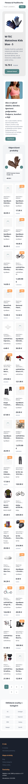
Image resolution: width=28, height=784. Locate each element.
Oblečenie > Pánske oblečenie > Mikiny (19, 399)
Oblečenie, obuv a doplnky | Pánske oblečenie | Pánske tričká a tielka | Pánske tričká (8, 501)
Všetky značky (6, 765)
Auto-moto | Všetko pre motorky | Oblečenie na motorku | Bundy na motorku (7, 365)
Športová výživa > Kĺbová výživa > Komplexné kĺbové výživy (20, 302)
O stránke (5, 748)
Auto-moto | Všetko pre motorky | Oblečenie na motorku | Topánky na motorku (20, 632)
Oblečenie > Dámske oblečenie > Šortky (7, 468)
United (8, 717)
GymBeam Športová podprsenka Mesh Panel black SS (20, 202)
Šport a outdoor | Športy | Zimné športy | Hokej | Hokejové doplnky (8, 565)
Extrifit (20, 727)
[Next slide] (21, 167)
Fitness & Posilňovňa (14, 2)
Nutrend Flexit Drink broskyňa (19, 306)
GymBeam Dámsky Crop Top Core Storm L (8, 268)
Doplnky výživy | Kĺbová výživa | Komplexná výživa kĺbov (8, 532)
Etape (5, 407)
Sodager (20, 711)
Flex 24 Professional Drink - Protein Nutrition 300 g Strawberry (8, 537)
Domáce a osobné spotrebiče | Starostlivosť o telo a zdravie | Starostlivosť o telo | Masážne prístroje (20, 432)
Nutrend (18, 310)
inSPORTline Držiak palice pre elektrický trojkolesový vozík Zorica (8, 637)
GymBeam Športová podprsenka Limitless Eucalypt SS (20, 235)
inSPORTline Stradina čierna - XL (8, 670)
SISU (5, 574)
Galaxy (20, 722)
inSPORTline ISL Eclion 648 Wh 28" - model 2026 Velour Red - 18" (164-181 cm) (20, 268)
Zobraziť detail (12, 71)
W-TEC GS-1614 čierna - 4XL (20, 473)
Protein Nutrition (6, 542)
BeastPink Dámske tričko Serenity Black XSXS (7, 306)
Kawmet (20, 717)
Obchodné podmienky (8, 751)
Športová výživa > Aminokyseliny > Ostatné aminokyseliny (20, 565)
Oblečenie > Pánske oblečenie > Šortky (19, 665)
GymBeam (6, 206)
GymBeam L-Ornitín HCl (19, 570)
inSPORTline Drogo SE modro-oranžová (8, 603)
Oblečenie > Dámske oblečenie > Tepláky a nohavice (19, 335)
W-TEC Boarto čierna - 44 (19, 637)
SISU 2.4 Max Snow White (7, 570)
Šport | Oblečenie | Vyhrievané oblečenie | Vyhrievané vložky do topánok (19, 365)
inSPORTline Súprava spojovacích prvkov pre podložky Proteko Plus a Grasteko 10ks (8, 340)
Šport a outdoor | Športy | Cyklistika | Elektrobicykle (20, 263)
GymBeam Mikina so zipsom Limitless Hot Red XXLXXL (19, 404)
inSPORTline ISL (19, 273)
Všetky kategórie (7, 762)
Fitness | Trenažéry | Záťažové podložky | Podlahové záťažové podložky (7, 335)
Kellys (17, 510)
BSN (7, 722)
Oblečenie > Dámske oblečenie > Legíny (7, 197)
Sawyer (8, 727)
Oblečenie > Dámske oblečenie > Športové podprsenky (19, 197)
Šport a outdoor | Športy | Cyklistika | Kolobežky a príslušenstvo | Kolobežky (8, 599)
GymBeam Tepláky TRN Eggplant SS (7, 235)
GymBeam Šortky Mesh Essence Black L (19, 670)
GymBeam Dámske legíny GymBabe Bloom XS (7, 202)
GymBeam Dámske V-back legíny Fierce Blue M (8, 437)
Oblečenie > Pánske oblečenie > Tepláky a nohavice (7, 230)
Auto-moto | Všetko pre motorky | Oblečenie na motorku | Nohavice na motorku (20, 468)
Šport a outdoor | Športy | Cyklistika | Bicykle (19, 501)
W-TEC (5, 374)
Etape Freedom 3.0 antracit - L (8, 404)
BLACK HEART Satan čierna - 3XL (8, 506)
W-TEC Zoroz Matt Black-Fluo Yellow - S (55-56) (20, 537)
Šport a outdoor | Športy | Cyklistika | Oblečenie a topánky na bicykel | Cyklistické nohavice (7, 399)
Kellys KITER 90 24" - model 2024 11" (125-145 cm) (20, 506)
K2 (7, 711)
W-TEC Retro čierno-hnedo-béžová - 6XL (7, 370)
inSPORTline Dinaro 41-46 (20, 370)
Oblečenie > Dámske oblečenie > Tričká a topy (8, 263)
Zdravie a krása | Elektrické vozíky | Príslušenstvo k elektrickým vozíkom (8, 632)
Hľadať (22, 6)
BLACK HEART (7, 510)
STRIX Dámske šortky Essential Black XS (7, 473)
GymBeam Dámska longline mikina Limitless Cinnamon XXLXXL (19, 603)
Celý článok (10, 139)
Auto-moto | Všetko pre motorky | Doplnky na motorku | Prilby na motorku (20, 532)
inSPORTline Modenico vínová (20, 437)
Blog (3, 759)
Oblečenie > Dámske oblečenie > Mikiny (19, 599)
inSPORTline (7, 343)
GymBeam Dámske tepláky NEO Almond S (19, 340)
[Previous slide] (6, 167)
